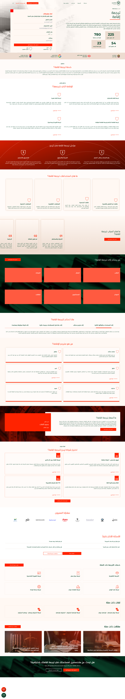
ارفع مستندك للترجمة (20, 3)
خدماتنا (85, 3)
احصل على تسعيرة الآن (33, 45)
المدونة (79, 3)
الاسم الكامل (49, 19)
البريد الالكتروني (48, 26)
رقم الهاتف (49, 32)
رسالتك (50, 38)
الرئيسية (118, 8)
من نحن (73, 3)
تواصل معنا (66, 3)
